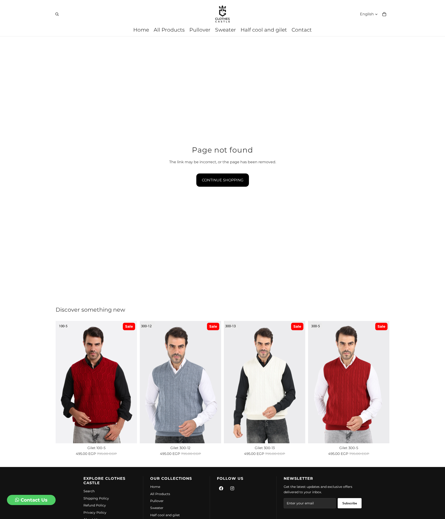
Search (89, 491)
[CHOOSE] (130, 436)
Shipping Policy (96, 498)
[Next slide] (130, 382)
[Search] (57, 14)
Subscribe (349, 503)
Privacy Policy (94, 512)
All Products (160, 494)
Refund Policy (94, 505)
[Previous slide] (63, 382)
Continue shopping (222, 180)
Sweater (156, 508)
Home (155, 487)
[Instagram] (232, 488)
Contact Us (33, 500)
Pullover (157, 501)
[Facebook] (221, 488)
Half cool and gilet (165, 515)
